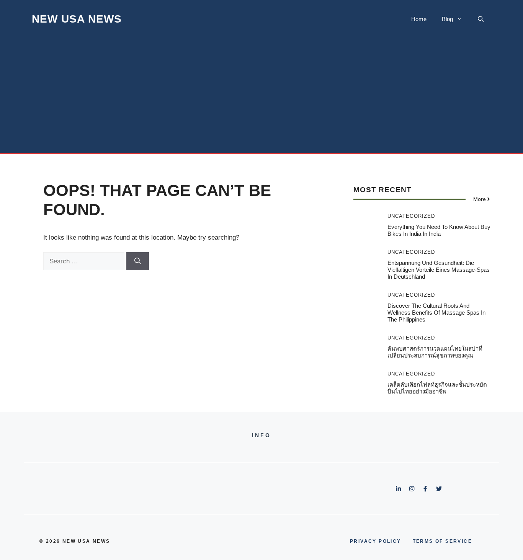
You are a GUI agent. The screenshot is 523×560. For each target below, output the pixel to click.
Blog (447, 19)
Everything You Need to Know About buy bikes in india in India (438, 230)
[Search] (137, 261)
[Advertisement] (261, 95)
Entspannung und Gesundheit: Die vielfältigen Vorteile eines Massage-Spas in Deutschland (438, 270)
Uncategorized (411, 216)
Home (419, 19)
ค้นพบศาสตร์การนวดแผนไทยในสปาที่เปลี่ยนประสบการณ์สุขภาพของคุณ (434, 352)
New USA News (77, 19)
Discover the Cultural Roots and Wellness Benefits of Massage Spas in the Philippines (436, 312)
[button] (480, 19)
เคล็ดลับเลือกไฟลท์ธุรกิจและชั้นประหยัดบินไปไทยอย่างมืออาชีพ (437, 388)
